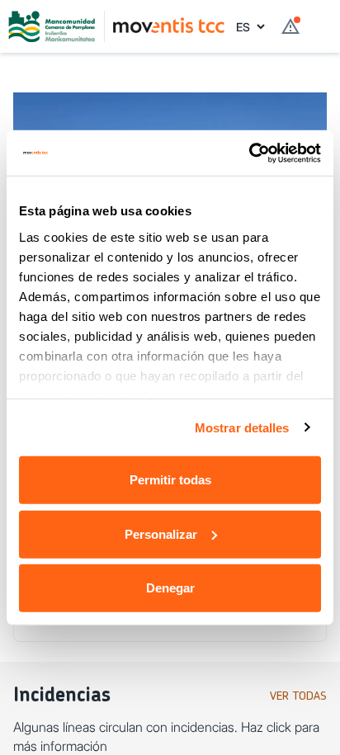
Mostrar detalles (242, 427)
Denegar (170, 588)
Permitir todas (170, 480)
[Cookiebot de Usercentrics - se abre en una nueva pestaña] (249, 152)
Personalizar (161, 533)
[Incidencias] (290, 26)
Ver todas (298, 696)
